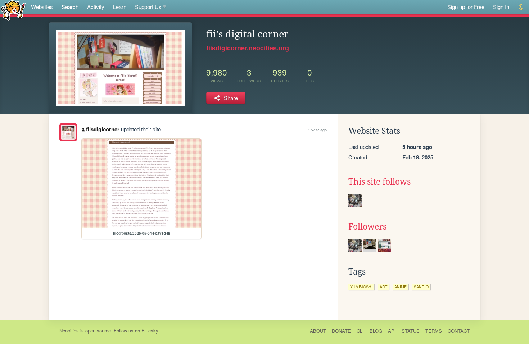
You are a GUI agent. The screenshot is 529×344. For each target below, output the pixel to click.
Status (411, 330)
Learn (119, 6)
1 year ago (317, 129)
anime (400, 286)
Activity (95, 6)
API (392, 330)
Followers (367, 226)
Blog (376, 330)
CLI (360, 330)
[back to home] (13, 10)
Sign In (501, 6)
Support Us (148, 6)
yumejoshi (361, 286)
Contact (459, 330)
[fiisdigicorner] (68, 132)
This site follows (379, 181)
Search (70, 6)
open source (98, 330)
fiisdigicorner (102, 129)
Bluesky (149, 330)
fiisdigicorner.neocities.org (247, 48)
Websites (42, 6)
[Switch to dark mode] (521, 7)
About (318, 330)
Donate (341, 330)
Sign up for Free (465, 6)
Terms (433, 330)
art (383, 286)
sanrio (421, 286)
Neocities (69, 330)
